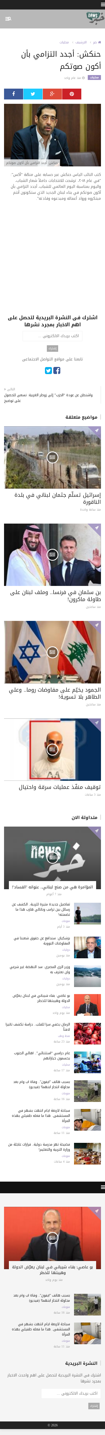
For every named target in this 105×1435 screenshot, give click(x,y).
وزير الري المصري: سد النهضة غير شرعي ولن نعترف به (40, 969)
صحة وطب (64, 1036)
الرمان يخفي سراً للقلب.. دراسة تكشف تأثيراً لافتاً (38, 1027)
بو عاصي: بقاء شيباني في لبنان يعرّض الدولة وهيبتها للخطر (41, 998)
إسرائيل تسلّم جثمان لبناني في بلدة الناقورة (58, 498)
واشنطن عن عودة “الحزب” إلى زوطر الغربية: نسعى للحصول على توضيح (48, 398)
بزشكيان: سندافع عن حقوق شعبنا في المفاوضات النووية (42, 941)
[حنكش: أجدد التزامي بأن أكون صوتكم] (52, 135)
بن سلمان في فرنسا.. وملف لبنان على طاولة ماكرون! (55, 595)
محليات (64, 42)
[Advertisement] (52, 261)
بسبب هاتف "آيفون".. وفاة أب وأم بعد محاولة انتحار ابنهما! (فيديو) (41, 1084)
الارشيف (81, 42)
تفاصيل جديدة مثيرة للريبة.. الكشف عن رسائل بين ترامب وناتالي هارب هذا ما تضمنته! (41, 909)
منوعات (66, 921)
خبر (95, 42)
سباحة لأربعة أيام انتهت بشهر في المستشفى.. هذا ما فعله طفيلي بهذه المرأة (41, 1115)
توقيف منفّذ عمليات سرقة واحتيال (60, 787)
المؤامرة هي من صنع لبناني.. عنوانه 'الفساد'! (52, 887)
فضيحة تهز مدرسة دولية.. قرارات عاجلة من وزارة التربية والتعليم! (39, 1147)
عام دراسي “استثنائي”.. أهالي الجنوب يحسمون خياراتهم (42, 1056)
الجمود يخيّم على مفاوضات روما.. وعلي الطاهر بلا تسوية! (55, 693)
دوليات (66, 950)
